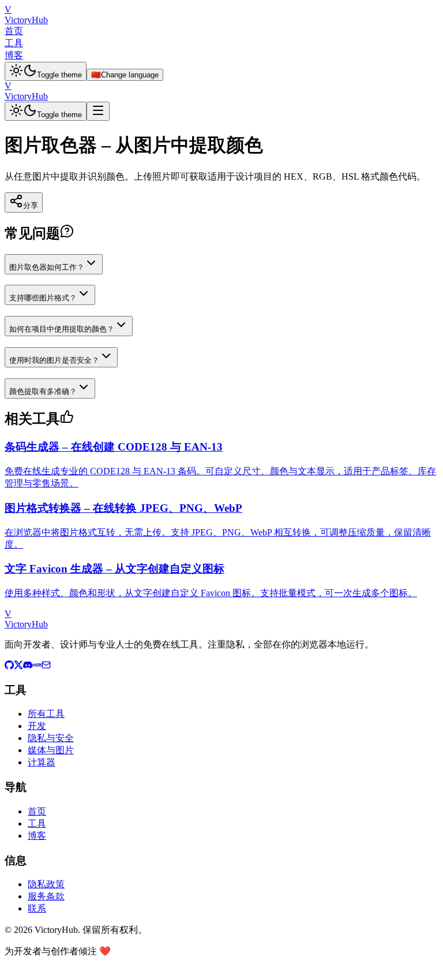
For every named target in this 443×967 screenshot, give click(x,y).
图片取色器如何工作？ (46, 267)
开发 (37, 726)
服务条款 (46, 896)
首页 (14, 31)
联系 (37, 908)
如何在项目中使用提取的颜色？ (61, 329)
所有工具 (46, 714)
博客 (14, 55)
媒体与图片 (51, 750)
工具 (14, 43)
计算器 (41, 762)
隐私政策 (46, 884)
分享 (30, 205)
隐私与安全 (51, 738)
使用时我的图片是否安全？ (54, 360)
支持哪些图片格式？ (43, 297)
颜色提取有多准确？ (43, 391)
